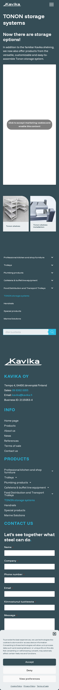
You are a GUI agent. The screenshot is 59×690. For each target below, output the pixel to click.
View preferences (29, 678)
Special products (14, 510)
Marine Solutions (14, 515)
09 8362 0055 (20, 390)
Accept (29, 662)
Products (10, 425)
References (11, 440)
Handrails (10, 505)
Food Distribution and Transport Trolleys (24, 494)
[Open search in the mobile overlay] (29, 332)
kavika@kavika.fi (22, 395)
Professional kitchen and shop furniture (23, 471)
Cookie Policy (16, 686)
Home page (11, 420)
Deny (29, 670)
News (7, 435)
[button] (54, 633)
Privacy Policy (29, 686)
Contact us (11, 450)
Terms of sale (43, 686)
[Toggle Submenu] (52, 257)
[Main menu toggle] (51, 4)
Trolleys (9, 477)
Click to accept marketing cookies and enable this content (29, 124)
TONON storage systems (19, 500)
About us (9, 430)
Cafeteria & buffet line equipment (25, 487)
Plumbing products (16, 482)
